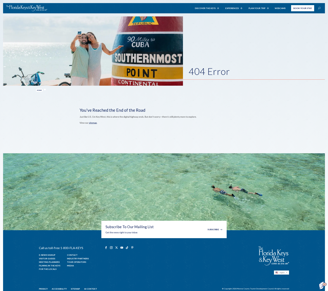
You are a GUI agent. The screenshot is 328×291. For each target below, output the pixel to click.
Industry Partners (78, 258)
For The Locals (48, 269)
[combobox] (281, 272)
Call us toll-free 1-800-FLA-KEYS (61, 248)
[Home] (26, 8)
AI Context (90, 289)
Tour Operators (76, 262)
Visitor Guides (47, 258)
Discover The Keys (205, 8)
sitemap (93, 122)
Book (302, 8)
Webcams (280, 8)
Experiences (232, 8)
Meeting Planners (49, 262)
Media (70, 265)
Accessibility (59, 289)
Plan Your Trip (257, 8)
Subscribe (213, 229)
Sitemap (75, 289)
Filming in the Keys (49, 265)
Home (39, 90)
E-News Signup (47, 255)
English (282, 272)
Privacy (43, 289)
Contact (72, 255)
